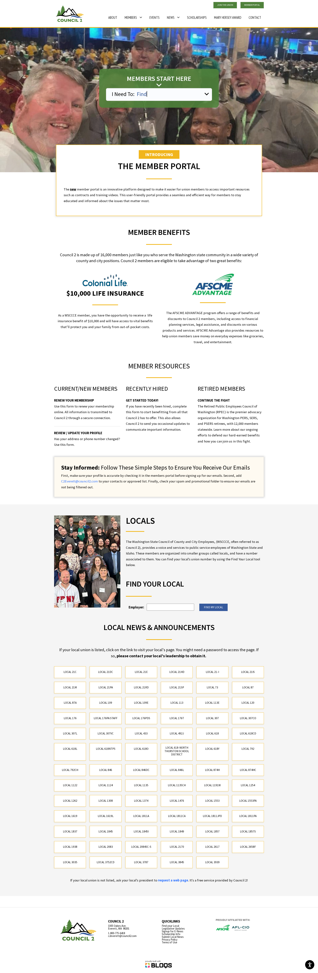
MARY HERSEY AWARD (226, 16)
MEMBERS (131, 17)
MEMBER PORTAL (252, 5)
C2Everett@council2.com (79, 481)
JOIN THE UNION (225, 5)
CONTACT (255, 17)
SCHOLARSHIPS (197, 17)
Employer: (136, 607)
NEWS (170, 17)
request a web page (173, 880)
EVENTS (154, 17)
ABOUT (112, 17)
